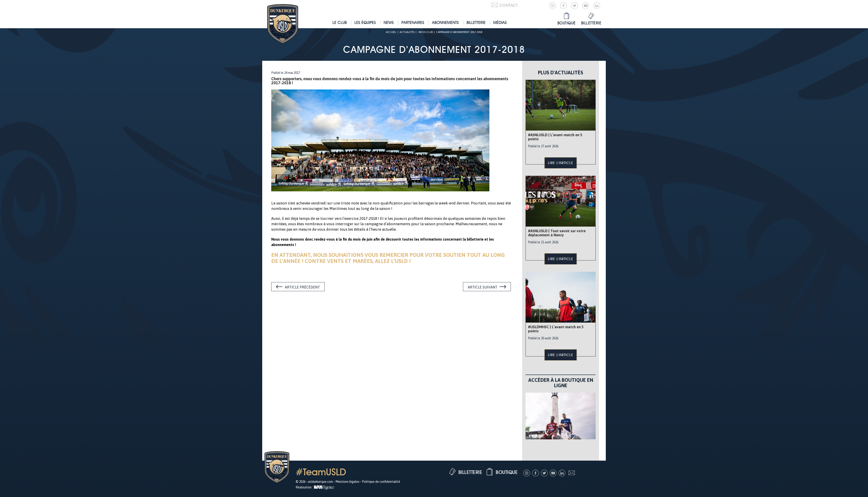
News (389, 22)
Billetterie (476, 22)
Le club (340, 22)
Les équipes (365, 22)
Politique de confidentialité (381, 481)
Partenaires (412, 22)
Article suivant (482, 287)
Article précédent (302, 287)
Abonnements (445, 22)
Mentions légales (347, 481)
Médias (500, 22)
